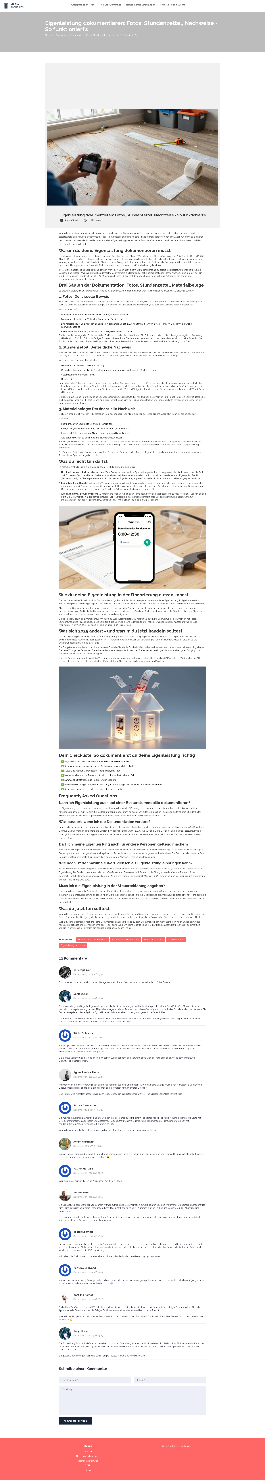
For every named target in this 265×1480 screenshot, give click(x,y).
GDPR (88, 1465)
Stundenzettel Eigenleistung (125, 939)
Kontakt (87, 1470)
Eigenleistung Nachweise (73, 945)
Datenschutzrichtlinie (87, 1461)
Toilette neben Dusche (173, 5)
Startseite (49, 35)
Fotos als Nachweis (153, 939)
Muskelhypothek (176, 939)
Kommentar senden (75, 1421)
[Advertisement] (132, 84)
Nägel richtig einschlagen (140, 5)
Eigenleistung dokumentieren (92, 939)
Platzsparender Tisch (82, 5)
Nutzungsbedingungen (87, 1456)
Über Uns (87, 1451)
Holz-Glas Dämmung (110, 5)
